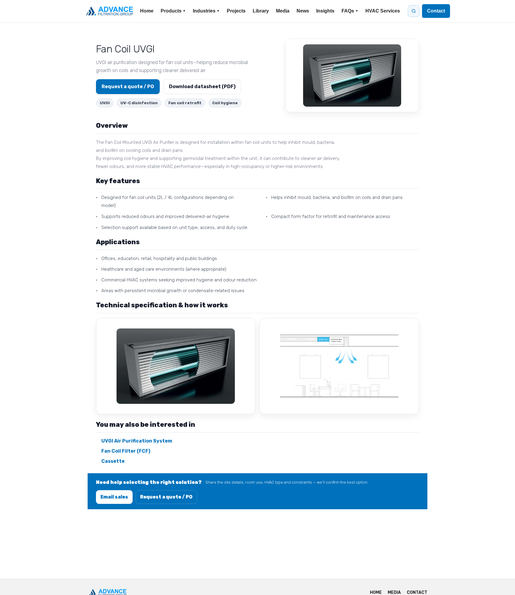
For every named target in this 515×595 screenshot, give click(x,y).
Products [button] (173, 10)
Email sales (114, 497)
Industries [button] (206, 10)
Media (282, 10)
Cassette (113, 461)
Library (261, 10)
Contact (436, 10)
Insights (325, 10)
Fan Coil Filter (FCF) (125, 451)
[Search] (414, 11)
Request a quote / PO (128, 86)
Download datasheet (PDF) (202, 86)
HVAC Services (382, 10)
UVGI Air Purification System (136, 441)
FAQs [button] (350, 10)
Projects (236, 10)
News (303, 10)
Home (146, 10)
